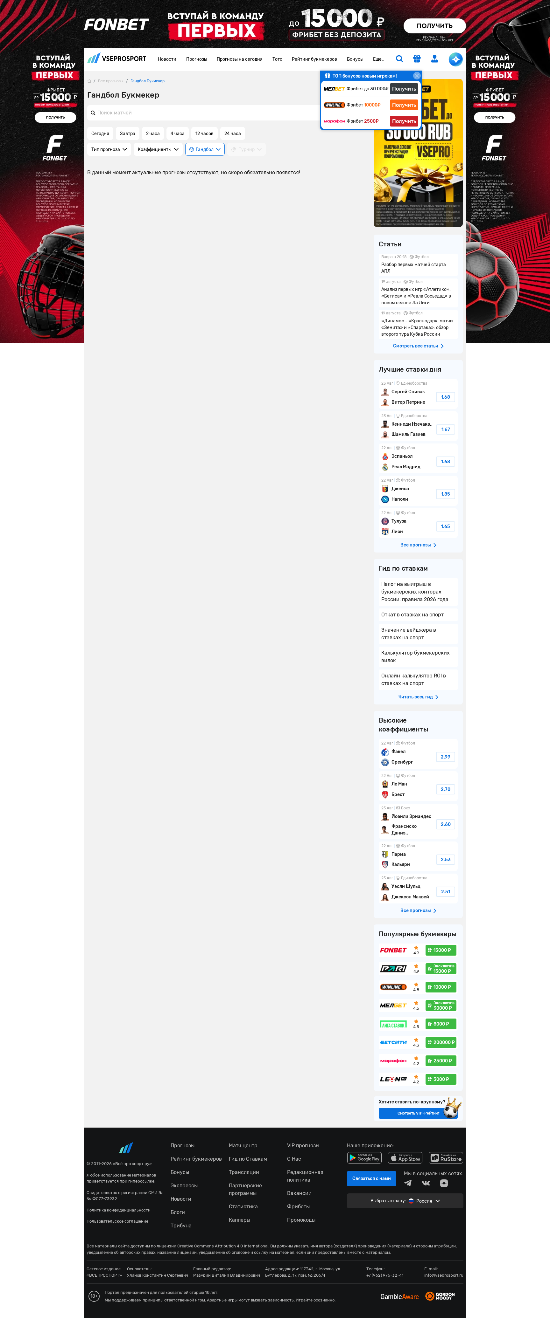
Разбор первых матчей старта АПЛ (418, 265)
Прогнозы (196, 59)
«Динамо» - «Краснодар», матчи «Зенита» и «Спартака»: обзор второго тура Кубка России (418, 324)
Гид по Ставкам (248, 1159)
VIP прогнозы (303, 1146)
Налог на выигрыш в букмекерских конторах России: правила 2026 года (414, 591)
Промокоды (301, 1220)
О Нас (294, 1159)
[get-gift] (417, 59)
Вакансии (299, 1193)
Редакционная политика (305, 1176)
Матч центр (243, 1146)
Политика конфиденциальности (119, 1210)
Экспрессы (184, 1186)
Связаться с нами (371, 1178)
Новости (167, 59)
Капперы (239, 1220)
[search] (399, 59)
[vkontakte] (426, 1183)
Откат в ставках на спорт (412, 615)
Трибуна (181, 1226)
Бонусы (355, 59)
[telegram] (408, 1183)
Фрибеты (298, 1207)
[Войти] (435, 59)
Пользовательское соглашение (117, 1221)
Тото (277, 59)
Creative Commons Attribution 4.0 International (222, 1246)
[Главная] (89, 81)
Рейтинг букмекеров (314, 59)
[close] (417, 75)
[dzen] (444, 1183)
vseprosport (116, 59)
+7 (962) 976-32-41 (385, 1275)
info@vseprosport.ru (443, 1275)
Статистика (243, 1207)
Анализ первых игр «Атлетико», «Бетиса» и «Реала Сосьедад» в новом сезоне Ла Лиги (418, 292)
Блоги (178, 1212)
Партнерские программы (245, 1189)
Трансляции (244, 1172)
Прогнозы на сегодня (240, 59)
